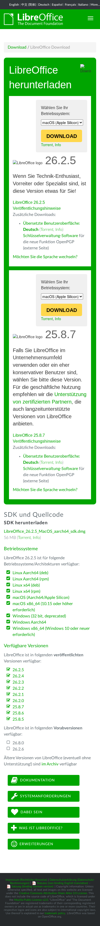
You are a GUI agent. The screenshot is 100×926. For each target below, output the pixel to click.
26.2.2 (18, 688)
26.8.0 (18, 743)
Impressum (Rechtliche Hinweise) (26, 879)
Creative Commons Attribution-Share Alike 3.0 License (53, 893)
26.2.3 (18, 682)
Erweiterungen (36, 844)
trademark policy (55, 913)
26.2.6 (18, 749)
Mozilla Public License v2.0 (31, 899)
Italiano (83, 4)
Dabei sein (32, 812)
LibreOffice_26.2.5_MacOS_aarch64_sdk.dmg (44, 531)
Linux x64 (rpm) (26, 591)
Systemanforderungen (45, 796)
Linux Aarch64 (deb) (30, 573)
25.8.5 (18, 719)
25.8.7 (18, 707)
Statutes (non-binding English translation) (62, 883)
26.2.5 (18, 670)
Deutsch (43, 4)
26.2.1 (18, 695)
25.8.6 (18, 713)
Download (17, 47)
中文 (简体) (28, 4)
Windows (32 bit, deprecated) (39, 616)
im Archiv (50, 764)
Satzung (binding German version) (32, 886)
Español (57, 4)
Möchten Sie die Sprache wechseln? (45, 257)
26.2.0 (18, 701)
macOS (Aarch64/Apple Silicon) (41, 598)
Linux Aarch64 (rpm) (31, 579)
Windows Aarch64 (29, 622)
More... (95, 4)
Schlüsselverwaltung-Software (50, 236)
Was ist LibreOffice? (41, 828)
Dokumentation (37, 780)
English (14, 4)
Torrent (47, 144)
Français (70, 4)
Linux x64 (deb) (26, 585)
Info (58, 144)
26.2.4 (18, 676)
